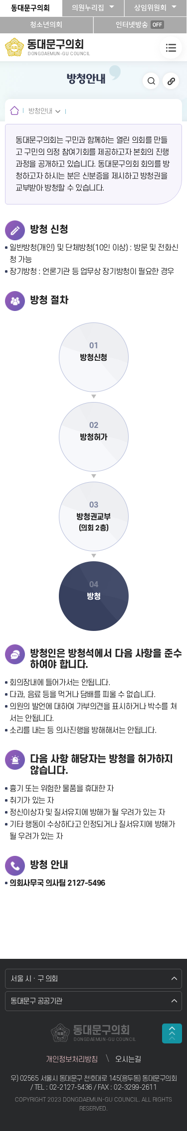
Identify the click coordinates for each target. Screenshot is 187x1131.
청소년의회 (46, 25)
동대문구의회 (30, 8)
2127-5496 (86, 883)
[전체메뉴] (171, 47)
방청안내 (40, 111)
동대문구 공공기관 (36, 1001)
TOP (172, 1033)
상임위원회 (150, 8)
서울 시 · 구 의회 (34, 979)
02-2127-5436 (71, 1087)
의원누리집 (88, 8)
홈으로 (14, 110)
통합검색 (151, 81)
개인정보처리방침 (72, 1059)
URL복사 (171, 81)
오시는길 (128, 1059)
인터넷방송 (139, 25)
